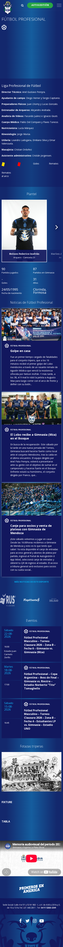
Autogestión (40, 5)
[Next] (56, 227)
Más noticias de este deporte (31, 581)
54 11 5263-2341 (48, 907)
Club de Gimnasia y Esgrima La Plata (8, 8)
